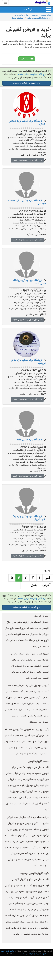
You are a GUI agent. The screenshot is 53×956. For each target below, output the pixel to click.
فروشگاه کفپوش (17, 18)
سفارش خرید (25, 59)
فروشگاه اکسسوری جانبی (37, 18)
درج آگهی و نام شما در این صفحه (32, 74)
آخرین (46, 585)
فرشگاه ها (27, 10)
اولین (47, 570)
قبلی (47, 578)
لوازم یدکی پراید (21, 15)
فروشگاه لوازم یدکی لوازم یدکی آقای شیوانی (28, 518)
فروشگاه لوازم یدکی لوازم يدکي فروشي (28, 361)
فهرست (35, 15)
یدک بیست (46, 15)
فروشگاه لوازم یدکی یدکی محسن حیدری (27, 202)
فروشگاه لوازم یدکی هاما (29, 440)
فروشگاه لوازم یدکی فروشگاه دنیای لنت (29, 282)
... (24, 585)
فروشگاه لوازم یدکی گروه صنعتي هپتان (27, 122)
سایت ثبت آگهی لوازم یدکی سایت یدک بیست (23, 953)
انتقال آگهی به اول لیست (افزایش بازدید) (27, 160)
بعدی (33, 585)
